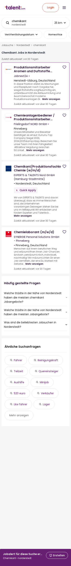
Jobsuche (7, 45)
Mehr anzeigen (51, 99)
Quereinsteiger (48, 371)
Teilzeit (18, 371)
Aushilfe (19, 382)
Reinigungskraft (48, 360)
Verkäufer (47, 393)
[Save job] (64, 67)
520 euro (19, 393)
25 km (58, 23)
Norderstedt (23, 45)
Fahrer (18, 360)
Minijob (44, 382)
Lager (46, 404)
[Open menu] (64, 7)
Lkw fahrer (20, 404)
